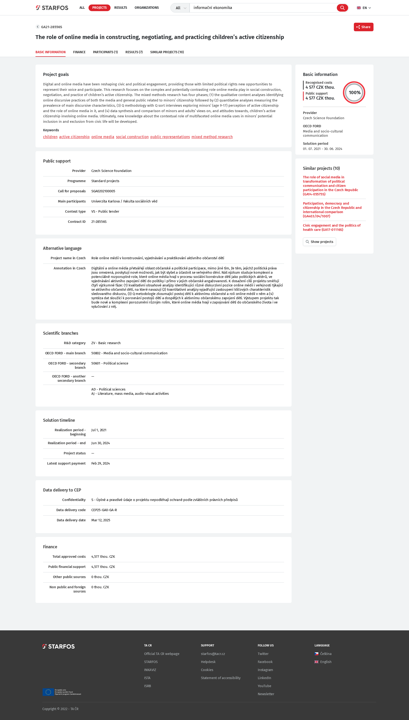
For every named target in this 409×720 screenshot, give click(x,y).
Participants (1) (105, 52)
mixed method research (212, 137)
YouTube (264, 686)
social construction (132, 137)
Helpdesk (208, 662)
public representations (170, 137)
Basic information (51, 52)
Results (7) (134, 52)
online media (102, 137)
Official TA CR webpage (161, 654)
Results (120, 8)
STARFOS (151, 662)
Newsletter (266, 694)
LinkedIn (264, 678)
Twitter (263, 654)
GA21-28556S (51, 27)
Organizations (147, 8)
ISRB (147, 686)
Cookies (207, 670)
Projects (99, 8)
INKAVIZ (150, 670)
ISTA (147, 678)
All (82, 8)
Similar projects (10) (167, 52)
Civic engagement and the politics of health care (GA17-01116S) (331, 227)
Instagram (265, 670)
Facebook (265, 662)
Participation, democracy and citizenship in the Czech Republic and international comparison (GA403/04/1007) (332, 209)
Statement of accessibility (220, 678)
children (50, 137)
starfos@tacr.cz (213, 654)
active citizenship (74, 137)
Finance (79, 52)
